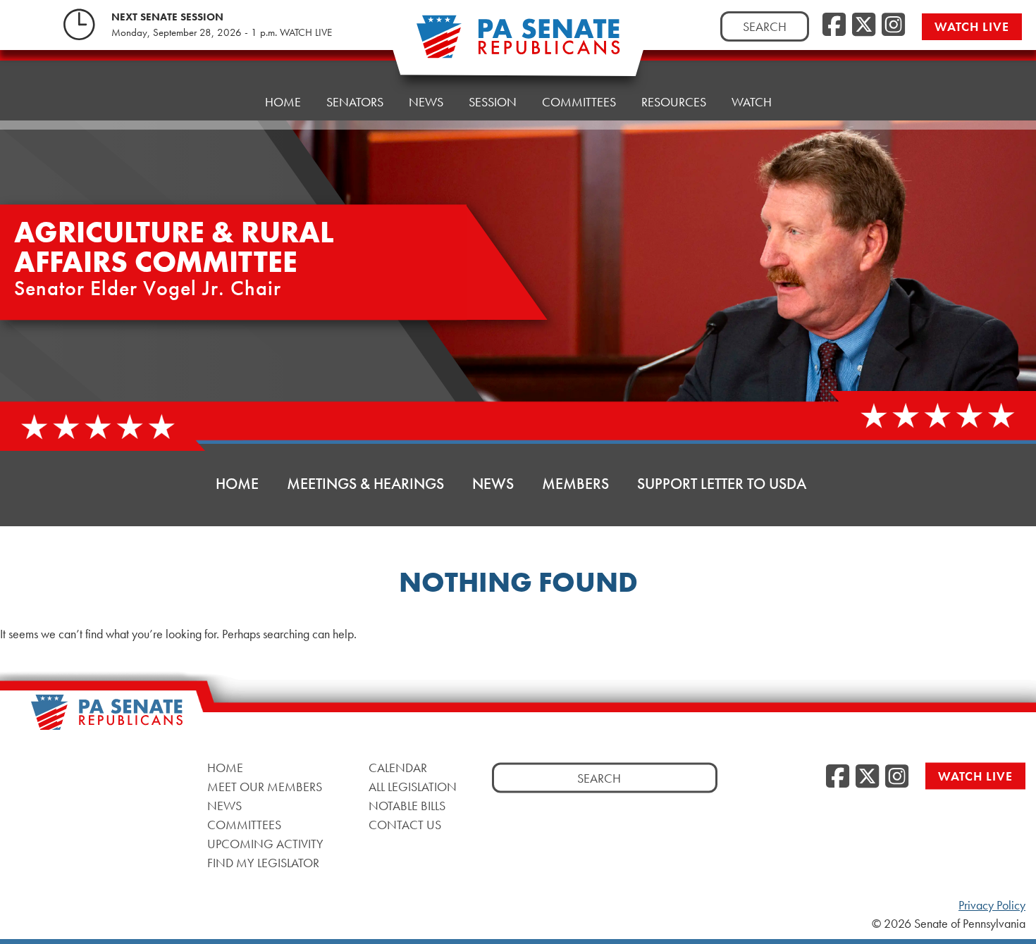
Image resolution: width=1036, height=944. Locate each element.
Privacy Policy (991, 905)
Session (493, 102)
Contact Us (405, 824)
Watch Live (972, 26)
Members (575, 483)
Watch (752, 102)
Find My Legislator (263, 862)
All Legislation (413, 786)
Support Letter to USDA (721, 483)
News (426, 102)
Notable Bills (407, 805)
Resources (673, 102)
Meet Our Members (264, 786)
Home (283, 102)
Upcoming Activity (265, 843)
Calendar (398, 767)
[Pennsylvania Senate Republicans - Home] (518, 44)
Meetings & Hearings (365, 483)
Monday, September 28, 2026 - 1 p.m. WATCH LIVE (221, 32)
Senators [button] (354, 102)
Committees (579, 102)
